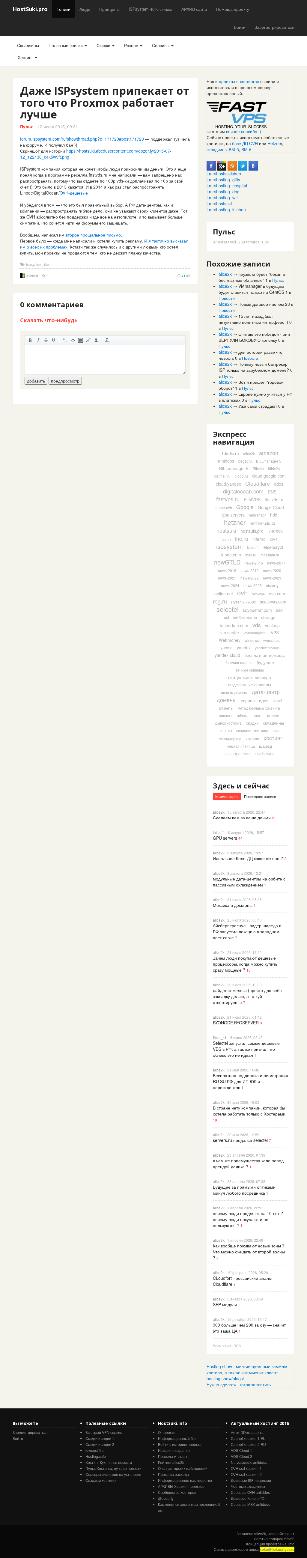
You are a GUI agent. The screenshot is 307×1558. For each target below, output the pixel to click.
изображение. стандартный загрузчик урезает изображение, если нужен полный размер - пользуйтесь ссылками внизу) (80, 340)
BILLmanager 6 (234, 468)
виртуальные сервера (249, 677)
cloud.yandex (228, 484)
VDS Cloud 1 (241, 1450)
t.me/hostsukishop (224, 174)
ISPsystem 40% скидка (150, 9)
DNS (272, 492)
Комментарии (227, 796)
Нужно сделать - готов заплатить (239, 1384)
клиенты (226, 707)
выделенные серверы (249, 684)
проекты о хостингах (239, 81)
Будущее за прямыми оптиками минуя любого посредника (244, 1190)
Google (245, 507)
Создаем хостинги (101, 1480)
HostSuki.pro (30, 9)
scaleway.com (273, 602)
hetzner (235, 522)
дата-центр (266, 692)
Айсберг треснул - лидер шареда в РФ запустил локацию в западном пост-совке (247, 931)
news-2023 (272, 577)
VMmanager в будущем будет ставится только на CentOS (251, 289)
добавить (36, 381)
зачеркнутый (45, 340)
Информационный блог (178, 1438)
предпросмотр (65, 381)
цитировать (65, 340)
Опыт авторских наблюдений (182, 1468)
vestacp (272, 625)
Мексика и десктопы (232, 905)
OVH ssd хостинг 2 (246, 1474)
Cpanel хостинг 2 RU (248, 1444)
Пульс (26, 127)
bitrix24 (274, 468)
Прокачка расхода (173, 1474)
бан (47, 264)
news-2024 (230, 585)
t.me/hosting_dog (223, 192)
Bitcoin (258, 468)
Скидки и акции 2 (99, 1444)
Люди (84, 9)
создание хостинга (252, 730)
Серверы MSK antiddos (250, 1504)
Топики (63, 9)
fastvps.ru (228, 499)
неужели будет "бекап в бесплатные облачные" (252, 277)
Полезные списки (66, 45)
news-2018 (227, 570)
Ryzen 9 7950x (243, 601)
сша (276, 730)
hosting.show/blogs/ (225, 1378)
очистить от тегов (107, 340)
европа (248, 700)
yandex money (267, 647)
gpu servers (233, 515)
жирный (30, 340)
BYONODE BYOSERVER (236, 1023)
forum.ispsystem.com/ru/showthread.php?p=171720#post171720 (82, 139)
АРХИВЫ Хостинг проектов (181, 1486)
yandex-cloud (227, 655)
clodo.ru (241, 475)
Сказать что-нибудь (49, 320)
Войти (240, 27)
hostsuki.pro (252, 531)
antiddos (226, 461)
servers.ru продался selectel (240, 1140)
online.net (223, 594)
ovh (242, 592)
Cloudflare (257, 483)
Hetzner (274, 143)
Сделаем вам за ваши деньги (242, 818)
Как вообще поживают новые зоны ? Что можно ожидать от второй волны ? (249, 1252)
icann (226, 539)
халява (252, 738)
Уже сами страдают (257, 406)
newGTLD (227, 562)
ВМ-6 (246, 149)
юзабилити (264, 753)
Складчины (28, 45)
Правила (165, 1456)
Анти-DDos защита (247, 1432)
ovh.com (277, 594)
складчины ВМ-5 (223, 149)
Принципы (109, 9)
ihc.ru (241, 538)
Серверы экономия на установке (113, 1474)
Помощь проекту (232, 9)
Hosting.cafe (95, 1456)
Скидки (104, 45)
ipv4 (274, 539)
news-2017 (276, 562)
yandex (244, 648)
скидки (252, 723)
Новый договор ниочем (261, 304)
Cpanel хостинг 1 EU (248, 1438)
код (72, 340)
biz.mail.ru (222, 475)
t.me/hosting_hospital (227, 186)
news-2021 (227, 577)
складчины (273, 723)
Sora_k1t (220, 1037)
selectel (227, 609)
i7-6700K (275, 531)
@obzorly (166, 1498)
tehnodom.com (234, 625)
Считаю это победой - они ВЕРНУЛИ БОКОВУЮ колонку (254, 337)
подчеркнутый (53, 340)
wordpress (271, 640)
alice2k (32, 275)
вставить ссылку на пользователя (96, 340)
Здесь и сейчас (241, 786)
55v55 (289, 1538)
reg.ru (220, 601)
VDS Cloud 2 (241, 1456)
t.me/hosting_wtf (222, 198)
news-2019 (249, 570)
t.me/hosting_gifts (223, 180)
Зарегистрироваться (274, 27)
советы (226, 730)
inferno (259, 539)
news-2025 (252, 585)
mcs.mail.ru (270, 554)
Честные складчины (248, 1486)
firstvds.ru (274, 499)
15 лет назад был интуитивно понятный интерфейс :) (253, 319)
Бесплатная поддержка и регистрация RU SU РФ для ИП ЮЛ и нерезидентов (250, 1081)
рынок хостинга (228, 722)
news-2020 (272, 570)
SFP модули (225, 1304)
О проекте (166, 1432)
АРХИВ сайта (194, 9)
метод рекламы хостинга (259, 707)
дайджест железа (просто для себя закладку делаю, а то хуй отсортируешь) (247, 996)
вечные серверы (250, 669)
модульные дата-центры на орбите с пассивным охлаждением (249, 882)
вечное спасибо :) (243, 131)
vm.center (229, 633)
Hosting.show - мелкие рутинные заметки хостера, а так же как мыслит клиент (247, 1369)
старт (182, 1456)
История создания (174, 1450)
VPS (275, 633)
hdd (273, 515)
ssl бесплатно (245, 617)
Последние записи (260, 796)
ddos (278, 484)
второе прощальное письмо (93, 235)
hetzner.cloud (262, 523)
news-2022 (249, 577)
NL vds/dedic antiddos (249, 1462)
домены (227, 700)
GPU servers (225, 838)
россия (274, 715)
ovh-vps (258, 593)
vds (256, 625)
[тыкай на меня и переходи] (237, 115)
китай (277, 700)
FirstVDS (252, 499)
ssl (226, 617)
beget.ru (245, 460)
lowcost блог (95, 1450)
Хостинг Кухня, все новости (108, 1462)
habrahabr (257, 514)
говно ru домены (234, 692)
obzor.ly (272, 585)
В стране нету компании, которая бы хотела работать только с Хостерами (249, 1111)
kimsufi (252, 547)
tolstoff (218, 832)
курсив (38, 340)
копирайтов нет (281, 1533)
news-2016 (254, 562)
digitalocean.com (243, 491)
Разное (131, 45)
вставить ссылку (88, 340)
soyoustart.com (257, 610)
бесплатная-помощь (264, 655)
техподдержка (229, 738)
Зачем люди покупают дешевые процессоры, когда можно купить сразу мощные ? (245, 964)
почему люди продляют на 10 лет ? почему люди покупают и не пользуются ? (248, 1219)
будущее (265, 662)
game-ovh (224, 507)
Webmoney (229, 640)
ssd (279, 610)
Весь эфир (222, 1345)
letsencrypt (273, 547)
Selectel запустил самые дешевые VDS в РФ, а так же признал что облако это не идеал (246, 1049)
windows (252, 640)
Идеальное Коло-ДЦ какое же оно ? (248, 858)
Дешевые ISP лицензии (251, 1480)
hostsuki (226, 530)
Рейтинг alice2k (171, 1462)
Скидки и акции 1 (99, 1438)
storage (268, 617)
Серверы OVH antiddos (250, 1492)
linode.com (230, 555)
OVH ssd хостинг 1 (246, 1468)
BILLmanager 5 (268, 460)
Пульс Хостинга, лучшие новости (113, 1468)
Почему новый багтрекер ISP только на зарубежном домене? (254, 367)
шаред (265, 746)
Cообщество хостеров (177, 1492)
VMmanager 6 (255, 632)
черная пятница (241, 746)
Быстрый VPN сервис (103, 1432)
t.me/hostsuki (219, 204)
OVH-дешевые (74, 193)
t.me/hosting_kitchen (226, 210)
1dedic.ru (230, 453)
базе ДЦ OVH (245, 143)
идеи (264, 700)
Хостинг (26, 57)
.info (291, 1543)
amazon (268, 453)
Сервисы (161, 45)
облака (243, 715)
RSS (266, 241)
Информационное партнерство (185, 1480)
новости (226, 715)
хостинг (273, 738)
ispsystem (34, 264)
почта (258, 715)
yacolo (226, 648)
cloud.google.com (269, 476)
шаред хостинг (238, 753)
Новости (227, 298)
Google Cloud (271, 507)
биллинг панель (238, 662)
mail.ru (250, 554)
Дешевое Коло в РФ (247, 1498)
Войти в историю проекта (179, 1444)
